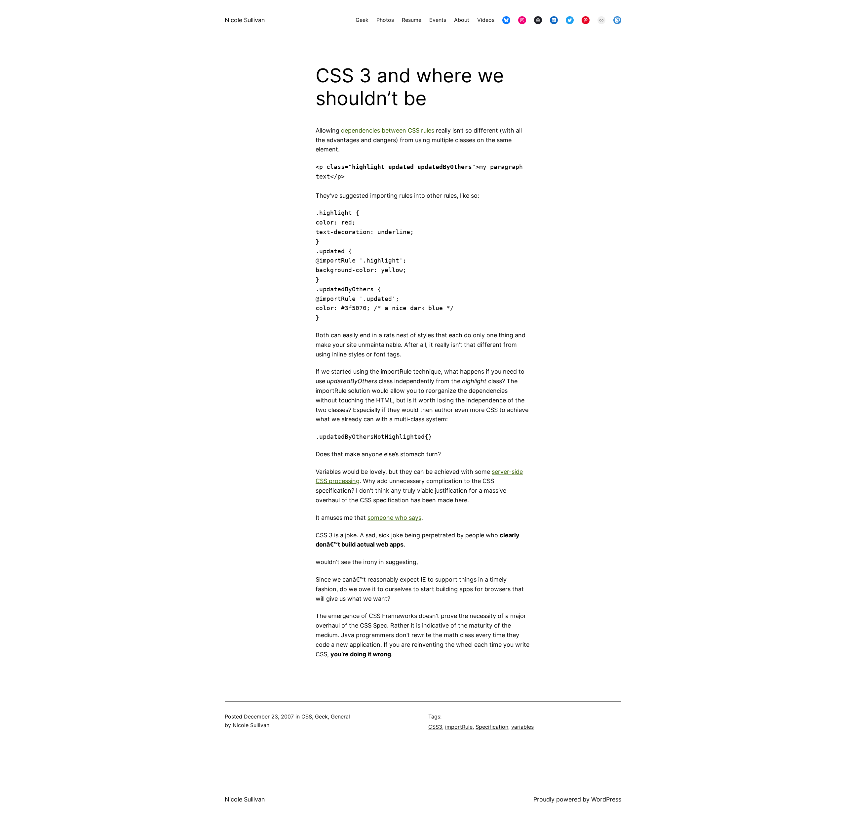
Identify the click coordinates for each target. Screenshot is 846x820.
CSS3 (435, 726)
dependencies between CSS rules (387, 130)
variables (522, 726)
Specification (492, 726)
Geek (321, 716)
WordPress (606, 799)
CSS (306, 716)
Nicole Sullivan (245, 20)
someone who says (394, 517)
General (340, 716)
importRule (459, 726)
